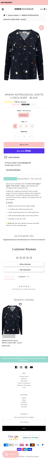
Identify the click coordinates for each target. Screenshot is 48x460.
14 (32, 126)
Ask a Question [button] (25, 270)
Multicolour (23, 115)
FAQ (32, 179)
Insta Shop (24, 404)
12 (26, 126)
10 (20, 126)
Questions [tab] (22, 277)
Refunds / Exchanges (24, 385)
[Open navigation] (3, 9)
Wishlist (24, 402)
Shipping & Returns (24, 179)
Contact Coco (23, 376)
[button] (24, 157)
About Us (24, 378)
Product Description (10, 179)
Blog (24, 400)
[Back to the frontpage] (4, 15)
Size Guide (38, 179)
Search (24, 398)
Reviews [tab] (8, 277)
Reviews (24, 407)
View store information (13, 170)
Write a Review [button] (25, 264)
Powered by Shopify (32, 456)
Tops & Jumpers (13, 15)
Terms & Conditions (24, 383)
